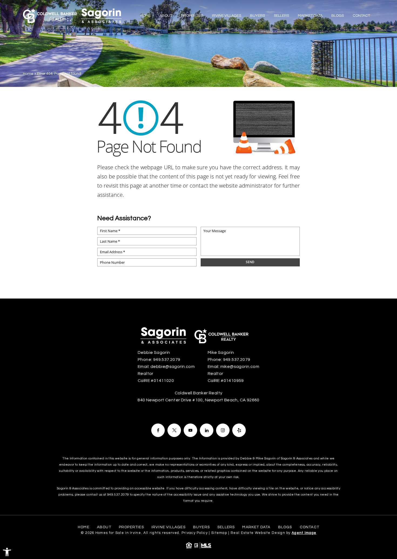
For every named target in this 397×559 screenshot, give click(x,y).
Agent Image (304, 533)
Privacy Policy (194, 533)
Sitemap (219, 533)
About (166, 16)
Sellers (281, 16)
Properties (192, 16)
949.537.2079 (166, 359)
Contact (361, 16)
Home (145, 16)
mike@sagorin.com (239, 366)
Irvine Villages (226, 16)
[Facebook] (158, 430)
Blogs (337, 16)
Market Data (310, 16)
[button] (7, 552)
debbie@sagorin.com (172, 366)
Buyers (257, 16)
